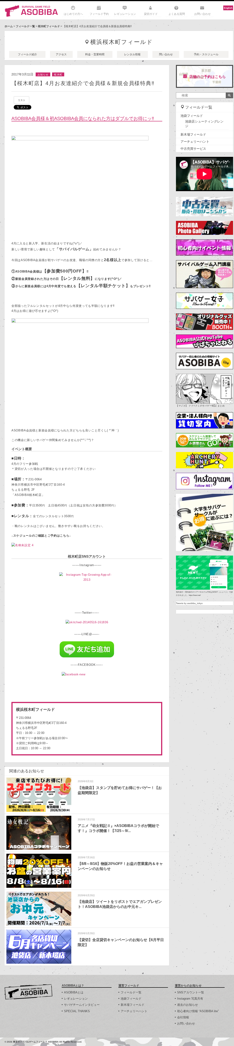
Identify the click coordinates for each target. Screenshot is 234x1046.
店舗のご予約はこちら (207, 77)
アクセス (61, 54)
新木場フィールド (193, 134)
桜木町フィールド (49, 26)
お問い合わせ (202, 14)
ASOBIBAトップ (29, 992)
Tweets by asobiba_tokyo (189, 603)
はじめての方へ (73, 14)
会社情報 (183, 1017)
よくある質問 (176, 14)
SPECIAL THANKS (77, 1011)
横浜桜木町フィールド (121, 42)
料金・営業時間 (94, 54)
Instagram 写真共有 (190, 998)
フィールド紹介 (27, 54)
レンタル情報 (132, 54)
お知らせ (42, 74)
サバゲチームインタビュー (82, 1004)
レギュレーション (125, 14)
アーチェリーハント (195, 141)
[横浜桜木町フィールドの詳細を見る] (87, 728)
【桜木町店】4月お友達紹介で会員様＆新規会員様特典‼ (83, 83)
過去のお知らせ (187, 1004)
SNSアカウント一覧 (190, 992)
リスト (21, 100)
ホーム (9, 26)
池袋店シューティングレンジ (204, 124)
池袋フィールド (192, 116)
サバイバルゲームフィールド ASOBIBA (31, 11)
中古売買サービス (193, 148)
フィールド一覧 (25, 26)
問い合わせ (166, 54)
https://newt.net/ (195, 595)
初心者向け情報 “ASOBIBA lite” (198, 1011)
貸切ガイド (151, 14)
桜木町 (58, 74)
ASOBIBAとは (73, 992)
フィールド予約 (99, 14)
